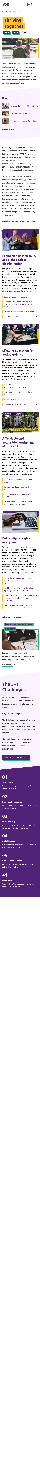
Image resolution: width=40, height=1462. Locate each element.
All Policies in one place (14, 757)
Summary (6, 32)
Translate (16, 32)
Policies (4, 11)
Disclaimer (6, 38)
